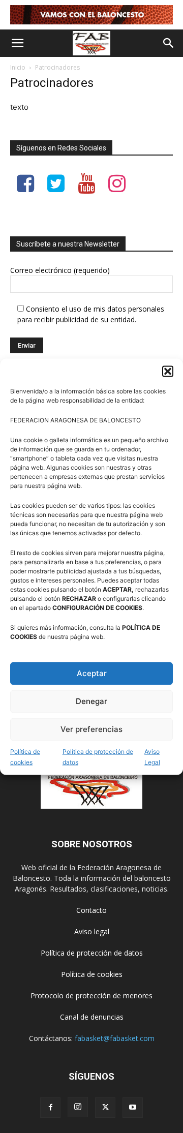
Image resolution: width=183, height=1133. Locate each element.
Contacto (91, 910)
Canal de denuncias (92, 1017)
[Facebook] (50, 1107)
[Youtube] (133, 1107)
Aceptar (92, 673)
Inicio (17, 67)
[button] (168, 371)
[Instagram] (78, 1107)
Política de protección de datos (98, 756)
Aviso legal (91, 931)
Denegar (91, 701)
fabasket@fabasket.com (115, 1038)
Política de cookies (25, 756)
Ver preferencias (91, 729)
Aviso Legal (152, 756)
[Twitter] (105, 1107)
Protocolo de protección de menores (91, 995)
